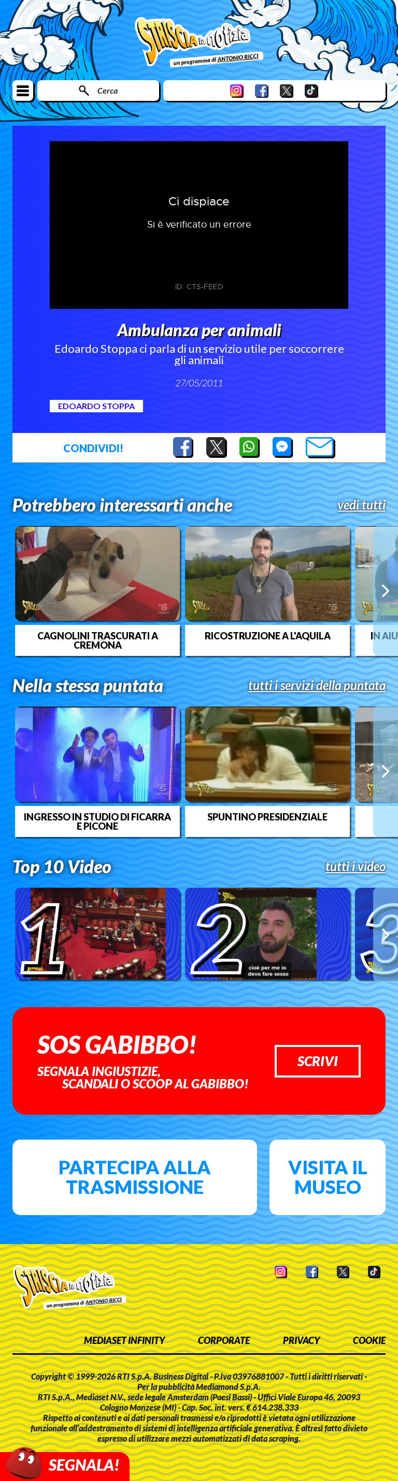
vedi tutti (361, 505)
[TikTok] (311, 91)
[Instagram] (237, 91)
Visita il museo (327, 1177)
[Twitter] (286, 91)
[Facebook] (261, 91)
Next (385, 591)
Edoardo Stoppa (96, 406)
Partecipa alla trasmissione (135, 1177)
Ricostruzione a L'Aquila (268, 635)
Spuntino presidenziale (267, 816)
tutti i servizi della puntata (317, 685)
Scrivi (317, 1061)
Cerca (107, 90)
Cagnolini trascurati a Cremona (97, 640)
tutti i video (355, 866)
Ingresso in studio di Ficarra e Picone (97, 821)
